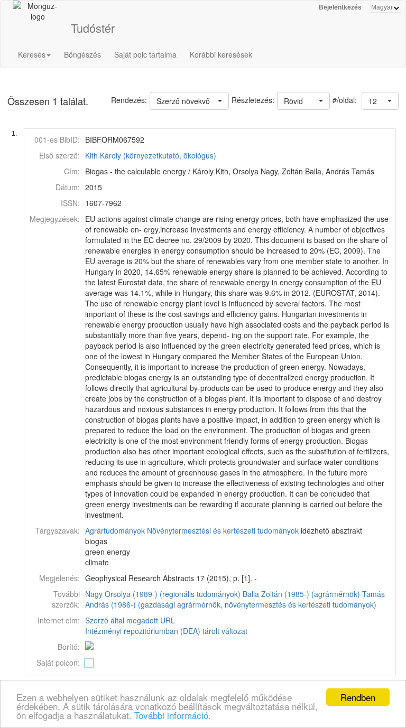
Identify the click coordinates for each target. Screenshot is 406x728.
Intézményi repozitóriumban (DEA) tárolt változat (166, 631)
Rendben (357, 697)
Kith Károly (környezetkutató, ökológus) (150, 155)
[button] (380, 101)
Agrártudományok (115, 530)
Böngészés (82, 54)
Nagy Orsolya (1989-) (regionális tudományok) (163, 594)
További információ (171, 715)
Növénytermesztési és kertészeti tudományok (223, 530)
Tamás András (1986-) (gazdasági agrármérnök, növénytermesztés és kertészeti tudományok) (235, 599)
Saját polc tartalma (145, 54)
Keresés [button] (31, 54)
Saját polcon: (58, 662)
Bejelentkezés (340, 7)
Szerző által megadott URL (130, 620)
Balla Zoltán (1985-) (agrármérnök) (301, 594)
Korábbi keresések (221, 54)
